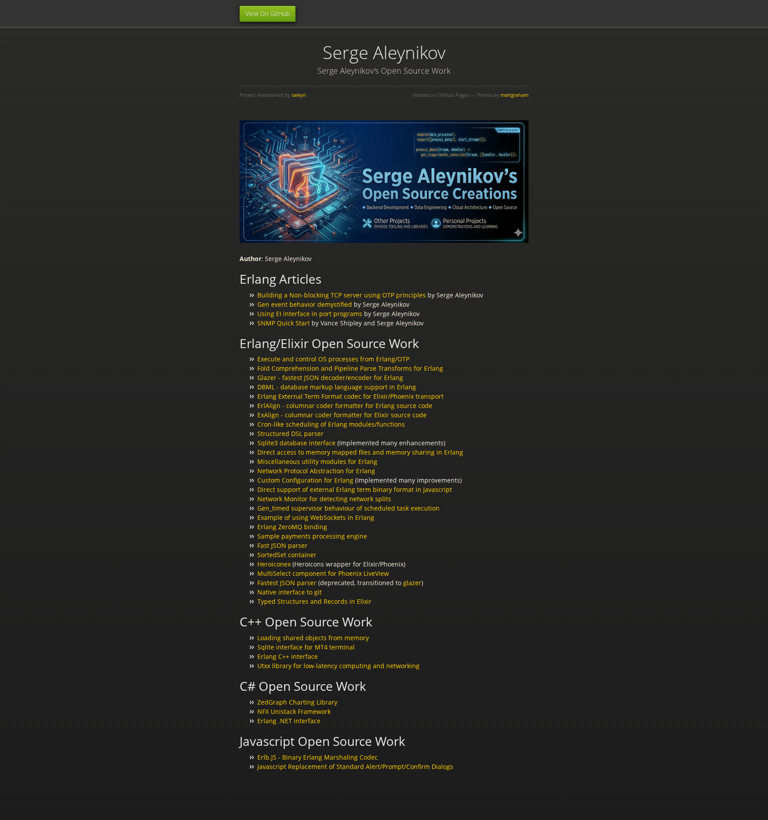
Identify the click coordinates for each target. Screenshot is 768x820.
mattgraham (514, 94)
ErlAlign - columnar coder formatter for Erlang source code (344, 405)
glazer (412, 582)
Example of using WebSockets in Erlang (315, 517)
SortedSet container (286, 555)
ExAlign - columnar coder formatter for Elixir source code (342, 415)
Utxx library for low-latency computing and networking (338, 666)
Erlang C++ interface (287, 656)
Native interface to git (289, 592)
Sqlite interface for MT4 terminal (306, 647)
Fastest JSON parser (286, 582)
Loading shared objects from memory (313, 638)
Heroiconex (274, 564)
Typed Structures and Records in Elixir (314, 601)
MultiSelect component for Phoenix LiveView (323, 573)
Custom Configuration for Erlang (305, 480)
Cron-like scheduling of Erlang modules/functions (331, 424)
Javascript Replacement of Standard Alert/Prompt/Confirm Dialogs (355, 766)
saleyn (299, 94)
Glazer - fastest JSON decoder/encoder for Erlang (330, 377)
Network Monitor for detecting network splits (324, 499)
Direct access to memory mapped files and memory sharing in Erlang (360, 452)
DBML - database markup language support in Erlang (336, 387)
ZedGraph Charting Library (297, 702)
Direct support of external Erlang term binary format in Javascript (354, 489)
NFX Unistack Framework (294, 711)
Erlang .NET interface (288, 721)
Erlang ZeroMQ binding (292, 527)
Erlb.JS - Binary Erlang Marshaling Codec (317, 757)
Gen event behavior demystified (304, 304)
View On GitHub (267, 13)
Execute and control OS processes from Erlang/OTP (333, 359)
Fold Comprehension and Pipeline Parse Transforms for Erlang (350, 368)
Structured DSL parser (290, 433)
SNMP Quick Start (283, 323)
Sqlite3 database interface (296, 443)
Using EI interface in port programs (309, 313)
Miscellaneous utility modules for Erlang (317, 461)
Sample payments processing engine (312, 536)
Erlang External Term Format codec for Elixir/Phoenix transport (350, 396)
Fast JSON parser (282, 545)
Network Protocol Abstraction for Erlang (316, 471)
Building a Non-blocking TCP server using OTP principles (341, 295)
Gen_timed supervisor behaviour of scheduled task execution (348, 508)
